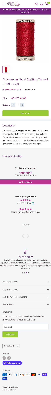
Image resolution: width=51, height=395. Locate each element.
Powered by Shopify (9, 390)
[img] (25, 200)
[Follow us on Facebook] (4, 358)
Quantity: (6, 105)
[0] (46, 3)
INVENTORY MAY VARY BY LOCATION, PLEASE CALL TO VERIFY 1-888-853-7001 (26, 11)
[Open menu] (3, 4)
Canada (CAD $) (9, 346)
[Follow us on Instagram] (9, 358)
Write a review (25, 182)
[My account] (41, 4)
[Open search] (36, 4)
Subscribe (10, 334)
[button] (23, 236)
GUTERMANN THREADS (11, 89)
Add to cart (25, 113)
